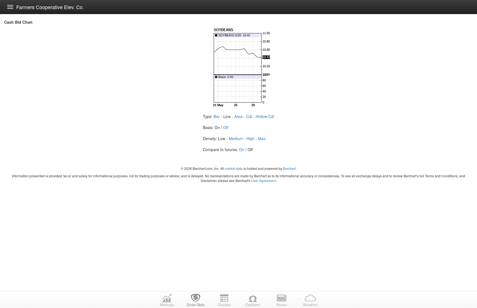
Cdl (249, 116)
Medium (236, 138)
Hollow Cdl (265, 116)
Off (225, 127)
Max (262, 138)
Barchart (289, 168)
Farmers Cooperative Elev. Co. (50, 6)
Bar (217, 116)
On (241, 149)
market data (234, 168)
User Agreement (263, 180)
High (251, 138)
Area (238, 116)
